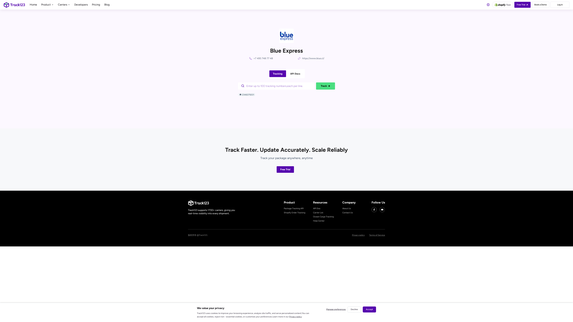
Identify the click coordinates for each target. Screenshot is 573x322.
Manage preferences (336, 309)
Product (46, 4)
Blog (107, 4)
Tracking (277, 73)
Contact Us (347, 212)
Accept (369, 309)
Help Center (319, 221)
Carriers (63, 4)
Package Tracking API (294, 208)
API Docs (295, 73)
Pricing (96, 4)
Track (324, 86)
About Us (346, 208)
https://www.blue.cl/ (313, 58)
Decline (354, 309)
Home (33, 4)
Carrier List (318, 212)
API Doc (317, 208)
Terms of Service (377, 235)
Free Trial (285, 169)
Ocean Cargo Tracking (323, 216)
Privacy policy (358, 235)
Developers (81, 4)
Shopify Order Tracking (294, 212)
